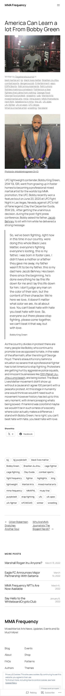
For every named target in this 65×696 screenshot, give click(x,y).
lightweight (12, 484)
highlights (42, 478)
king (53, 478)
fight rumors (46, 86)
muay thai (45, 490)
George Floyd (43, 92)
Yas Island (42, 107)
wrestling (32, 107)
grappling (30, 95)
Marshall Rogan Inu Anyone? (23, 563)
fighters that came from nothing (20, 92)
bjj (22, 80)
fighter (29, 478)
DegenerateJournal (24, 76)
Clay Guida (29, 472)
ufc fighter (10, 104)
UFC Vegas (33, 104)
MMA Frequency (15, 5)
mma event (35, 98)
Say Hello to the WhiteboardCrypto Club (20, 600)
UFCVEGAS (26, 502)
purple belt (11, 496)
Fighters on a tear (42, 89)
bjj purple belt (20, 459)
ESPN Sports (11, 86)
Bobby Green (12, 465)
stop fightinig (28, 496)
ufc (40, 496)
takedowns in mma (24, 101)
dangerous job (27, 83)
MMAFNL (31, 490)
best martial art (12, 80)
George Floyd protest (15, 95)
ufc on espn (21, 104)
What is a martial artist (16, 107)
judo (39, 95)
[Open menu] (58, 5)
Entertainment (42, 83)
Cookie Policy (11, 683)
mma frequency (14, 490)
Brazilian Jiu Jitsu (50, 80)
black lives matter (32, 80)
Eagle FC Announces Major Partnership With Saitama (22, 574)
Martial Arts (47, 95)
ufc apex (47, 101)
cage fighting (13, 472)
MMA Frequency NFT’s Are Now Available (22, 587)
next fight (9, 101)
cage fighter (51, 465)
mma (25, 98)
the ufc (38, 101)
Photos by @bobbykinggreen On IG (21, 171)
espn (52, 83)
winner (40, 502)
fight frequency (14, 478)
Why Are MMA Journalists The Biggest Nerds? (41, 525)
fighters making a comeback (18, 89)
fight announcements (28, 86)
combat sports (12, 83)
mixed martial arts (13, 98)
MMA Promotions (49, 98)
